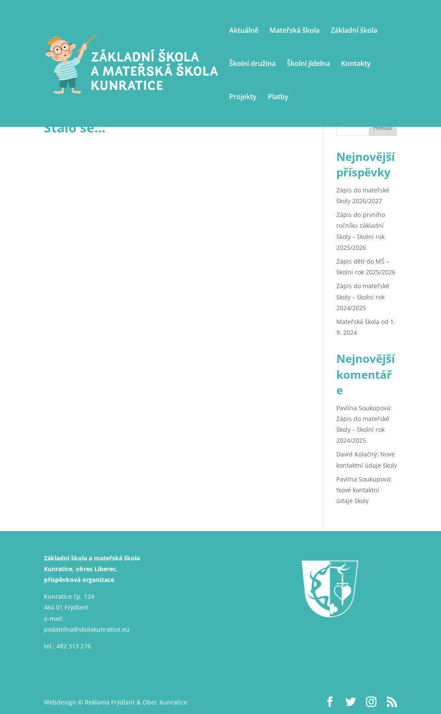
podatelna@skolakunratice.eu (87, 629)
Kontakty (356, 64)
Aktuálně (243, 31)
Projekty (243, 97)
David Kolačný (356, 454)
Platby (278, 97)
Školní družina (252, 64)
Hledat (382, 127)
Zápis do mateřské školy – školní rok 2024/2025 (362, 296)
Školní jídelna (308, 64)
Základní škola (354, 31)
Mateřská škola (295, 31)
